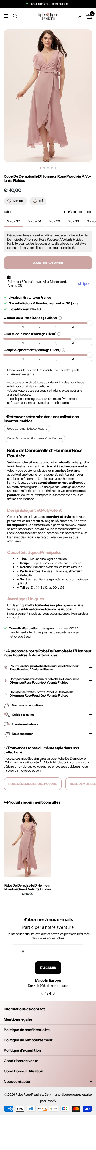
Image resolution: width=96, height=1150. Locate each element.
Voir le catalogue (6, 16)
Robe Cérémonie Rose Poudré (27, 428)
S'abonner (48, 967)
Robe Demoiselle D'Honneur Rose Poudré (34, 438)
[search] (15, 16)
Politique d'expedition (22, 1050)
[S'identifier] (80, 16)
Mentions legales (18, 1019)
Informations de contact (24, 1009)
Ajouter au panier (48, 263)
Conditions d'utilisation (23, 1071)
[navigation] (40, 167)
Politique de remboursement (28, 1040)
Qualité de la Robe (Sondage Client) (30, 334)
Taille (48, 212)
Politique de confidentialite (27, 1029)
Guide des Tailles (80, 212)
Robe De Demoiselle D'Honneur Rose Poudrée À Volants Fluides (27, 887)
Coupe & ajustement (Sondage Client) (33, 350)
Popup (60, 318)
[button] (42, 993)
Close (48, 1081)
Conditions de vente (21, 1060)
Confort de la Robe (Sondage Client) (31, 317)
